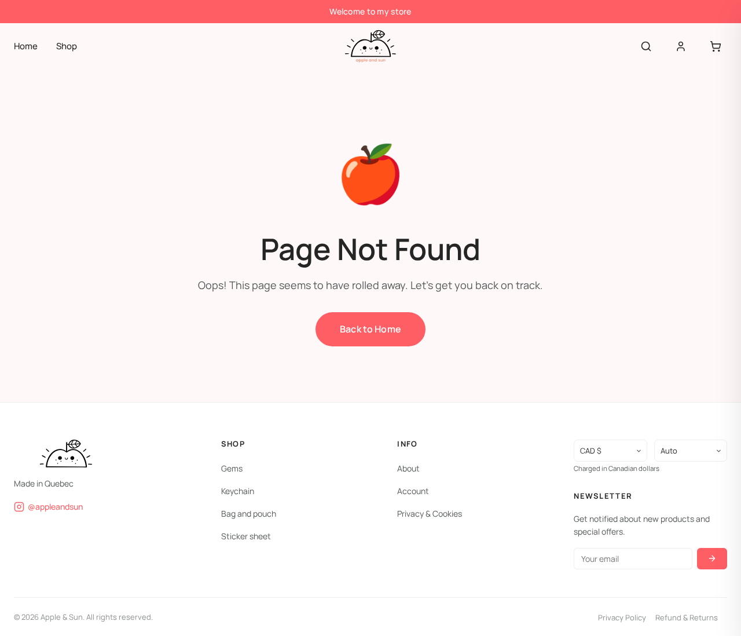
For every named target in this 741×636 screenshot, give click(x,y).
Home (26, 46)
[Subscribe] (712, 558)
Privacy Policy (622, 617)
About (408, 467)
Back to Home (370, 329)
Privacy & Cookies (429, 513)
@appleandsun (55, 505)
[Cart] (715, 46)
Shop (66, 46)
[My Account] (680, 46)
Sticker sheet (246, 536)
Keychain (237, 490)
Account (413, 490)
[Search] (646, 46)
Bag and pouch (248, 513)
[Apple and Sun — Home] (370, 46)
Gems (232, 467)
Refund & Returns (686, 617)
